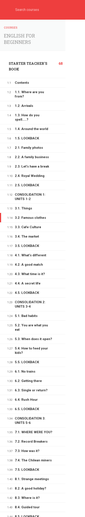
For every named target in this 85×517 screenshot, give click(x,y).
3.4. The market (27, 236)
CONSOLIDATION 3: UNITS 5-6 (30, 420)
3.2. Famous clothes (30, 218)
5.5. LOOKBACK (27, 362)
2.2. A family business (32, 157)
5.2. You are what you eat (31, 327)
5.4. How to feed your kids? (31, 350)
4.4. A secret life (28, 283)
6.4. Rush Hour (26, 400)
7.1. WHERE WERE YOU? (33, 432)
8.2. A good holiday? (30, 488)
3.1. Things (23, 208)
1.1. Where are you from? (29, 94)
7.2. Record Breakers (31, 441)
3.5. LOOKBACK (27, 246)
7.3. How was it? (27, 451)
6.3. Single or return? (31, 390)
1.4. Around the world (31, 129)
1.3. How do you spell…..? (27, 117)
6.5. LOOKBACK (27, 409)
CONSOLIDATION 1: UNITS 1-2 (30, 197)
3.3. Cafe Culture (28, 227)
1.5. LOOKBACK (27, 138)
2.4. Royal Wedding (29, 176)
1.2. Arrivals (24, 106)
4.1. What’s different (30, 255)
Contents (22, 83)
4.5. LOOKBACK (27, 293)
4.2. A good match (29, 265)
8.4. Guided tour (27, 507)
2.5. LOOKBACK (27, 185)
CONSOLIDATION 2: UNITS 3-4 (30, 304)
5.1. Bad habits (26, 316)
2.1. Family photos (29, 148)
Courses (10, 27)
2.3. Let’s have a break (32, 166)
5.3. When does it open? (33, 339)
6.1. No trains (25, 371)
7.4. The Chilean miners (33, 460)
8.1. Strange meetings (32, 479)
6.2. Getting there (28, 381)
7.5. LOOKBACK (27, 470)
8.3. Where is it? (27, 498)
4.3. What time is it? (30, 274)
